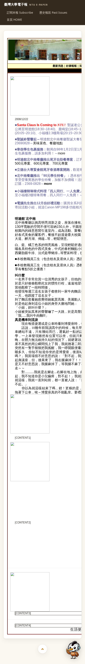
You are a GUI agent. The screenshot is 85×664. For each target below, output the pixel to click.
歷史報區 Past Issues (53, 12)
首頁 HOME (14, 19)
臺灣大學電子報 (26, 4)
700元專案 (60, 163)
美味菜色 (39, 143)
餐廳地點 (56, 143)
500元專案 (22, 163)
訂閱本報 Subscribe (20, 12)
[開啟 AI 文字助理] (73, 650)
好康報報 (71, 65)
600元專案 (41, 163)
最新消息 (58, 65)
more (61, 153)
